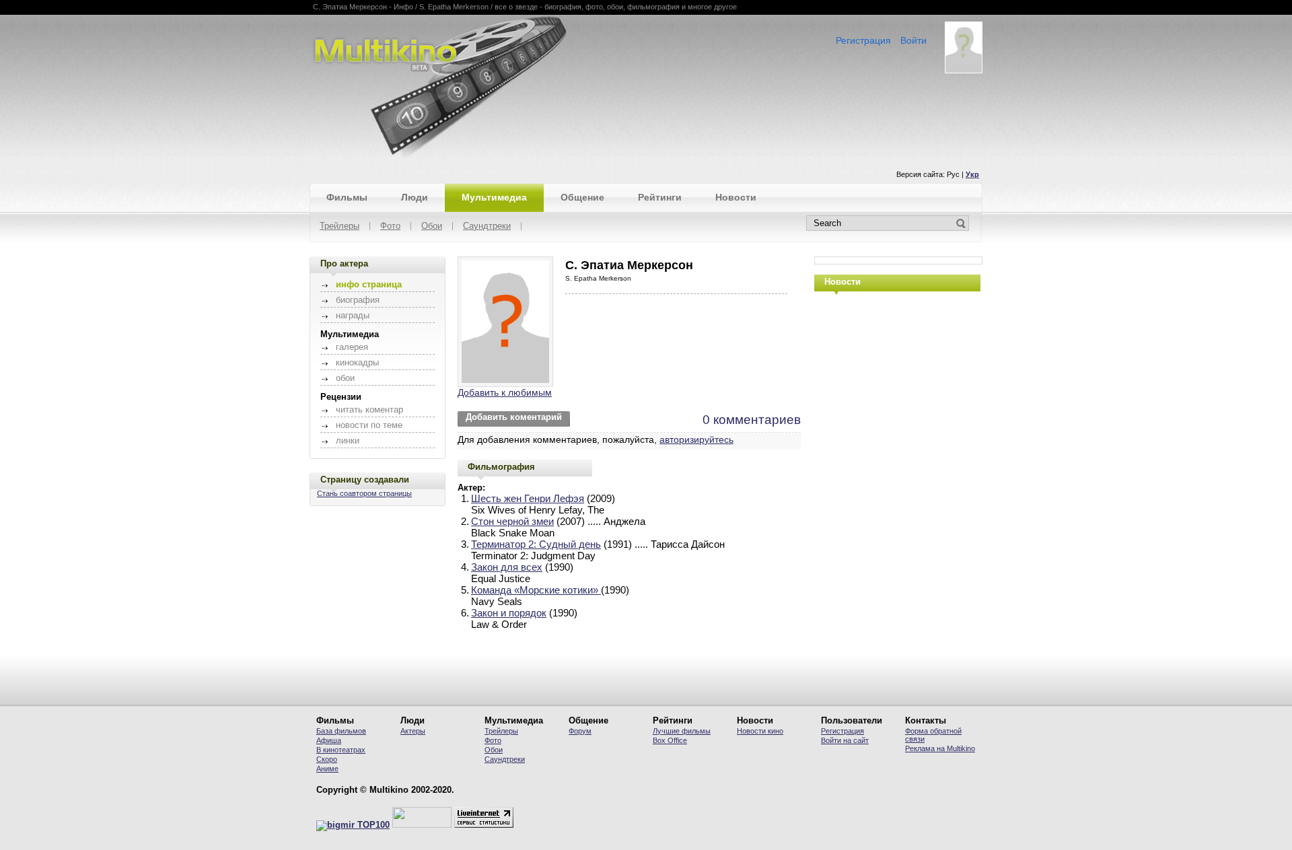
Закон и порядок (508, 612)
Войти (913, 40)
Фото (390, 226)
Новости (735, 197)
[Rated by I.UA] (422, 825)
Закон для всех (506, 567)
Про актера (344, 263)
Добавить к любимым (505, 392)
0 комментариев (752, 420)
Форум (580, 731)
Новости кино (760, 731)
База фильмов (341, 731)
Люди (414, 197)
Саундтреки (487, 226)
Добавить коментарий (514, 417)
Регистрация (863, 40)
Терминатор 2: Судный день (536, 544)
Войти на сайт (845, 740)
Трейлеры (339, 226)
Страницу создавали (364, 479)
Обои (431, 226)
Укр (972, 174)
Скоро (326, 759)
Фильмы (346, 197)
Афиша (328, 740)
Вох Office (670, 740)
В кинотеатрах (340, 750)
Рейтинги (660, 197)
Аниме (327, 769)
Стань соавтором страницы (364, 493)
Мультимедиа (494, 197)
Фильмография (501, 467)
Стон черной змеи (512, 521)
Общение (582, 197)
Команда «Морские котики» (536, 590)
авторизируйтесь (696, 439)
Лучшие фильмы (682, 731)
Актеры (412, 731)
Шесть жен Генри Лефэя (527, 498)
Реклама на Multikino (940, 748)
